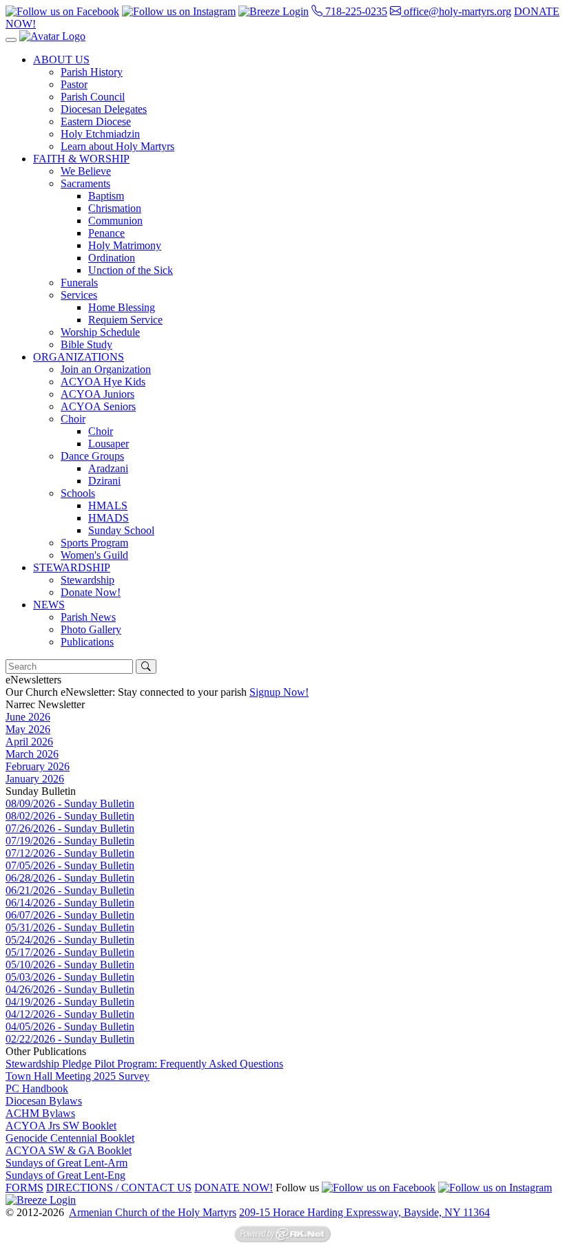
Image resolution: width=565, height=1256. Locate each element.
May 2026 (28, 729)
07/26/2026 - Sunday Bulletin (70, 828)
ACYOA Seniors (98, 406)
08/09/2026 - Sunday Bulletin (70, 803)
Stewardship (87, 580)
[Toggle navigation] (11, 40)
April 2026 (29, 741)
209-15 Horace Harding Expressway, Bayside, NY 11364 (364, 1212)
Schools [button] (78, 493)
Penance (106, 233)
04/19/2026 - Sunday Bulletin (70, 1002)
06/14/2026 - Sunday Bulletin (70, 902)
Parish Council (93, 97)
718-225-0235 (354, 11)
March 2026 (32, 754)
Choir (100, 431)
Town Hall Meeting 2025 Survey (78, 1076)
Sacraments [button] (85, 183)
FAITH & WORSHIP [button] (81, 158)
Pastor (74, 84)
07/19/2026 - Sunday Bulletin (70, 841)
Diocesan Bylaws (44, 1101)
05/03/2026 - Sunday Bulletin (70, 977)
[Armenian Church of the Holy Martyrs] (52, 36)
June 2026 (28, 717)
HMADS (108, 518)
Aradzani (108, 468)
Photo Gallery (91, 629)
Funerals (79, 282)
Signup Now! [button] (279, 692)
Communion (115, 220)
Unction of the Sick (130, 270)
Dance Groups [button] (92, 456)
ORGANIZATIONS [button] (78, 357)
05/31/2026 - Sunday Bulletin (70, 927)
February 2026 (38, 766)
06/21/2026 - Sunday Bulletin (70, 890)
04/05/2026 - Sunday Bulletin (70, 1026)
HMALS (107, 505)
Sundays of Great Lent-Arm (66, 1163)
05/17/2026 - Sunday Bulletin (70, 952)
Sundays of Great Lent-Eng (65, 1175)
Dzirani (104, 481)
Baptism (106, 196)
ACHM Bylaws (40, 1113)
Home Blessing (121, 307)
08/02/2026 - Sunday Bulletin (70, 816)
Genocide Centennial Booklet (70, 1138)
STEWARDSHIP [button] (71, 567)
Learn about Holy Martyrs (117, 146)
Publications (87, 642)
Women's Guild (94, 555)
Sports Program (94, 543)
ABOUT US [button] (61, 59)
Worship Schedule (100, 332)
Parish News (88, 617)
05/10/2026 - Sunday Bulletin (70, 964)
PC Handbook (37, 1088)
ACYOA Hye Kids (103, 381)
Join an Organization (106, 369)
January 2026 (35, 779)
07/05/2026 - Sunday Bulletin (70, 865)
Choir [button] (73, 419)
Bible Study (86, 344)
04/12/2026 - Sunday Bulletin (70, 1014)
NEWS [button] (49, 604)
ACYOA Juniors (97, 394)
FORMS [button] (24, 1187)
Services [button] (79, 295)
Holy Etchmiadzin (100, 134)
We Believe (86, 171)
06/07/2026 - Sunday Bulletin (70, 915)
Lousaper (108, 443)
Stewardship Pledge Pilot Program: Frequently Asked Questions (144, 1063)
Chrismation (114, 208)
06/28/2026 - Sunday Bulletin (70, 878)
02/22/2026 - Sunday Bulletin (70, 1039)
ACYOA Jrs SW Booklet (61, 1125)
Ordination (111, 258)
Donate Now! (91, 592)
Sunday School (121, 530)
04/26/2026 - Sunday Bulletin (70, 989)
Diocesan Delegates (104, 109)
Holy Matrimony (124, 245)
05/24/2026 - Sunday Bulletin (70, 940)
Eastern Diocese (96, 121)
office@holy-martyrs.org (456, 11)
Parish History (92, 72)
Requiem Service (125, 320)
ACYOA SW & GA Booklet (69, 1150)
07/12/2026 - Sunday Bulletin (70, 853)
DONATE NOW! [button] (233, 1187)
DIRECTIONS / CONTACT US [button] (119, 1187)
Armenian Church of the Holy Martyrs (152, 1212)
